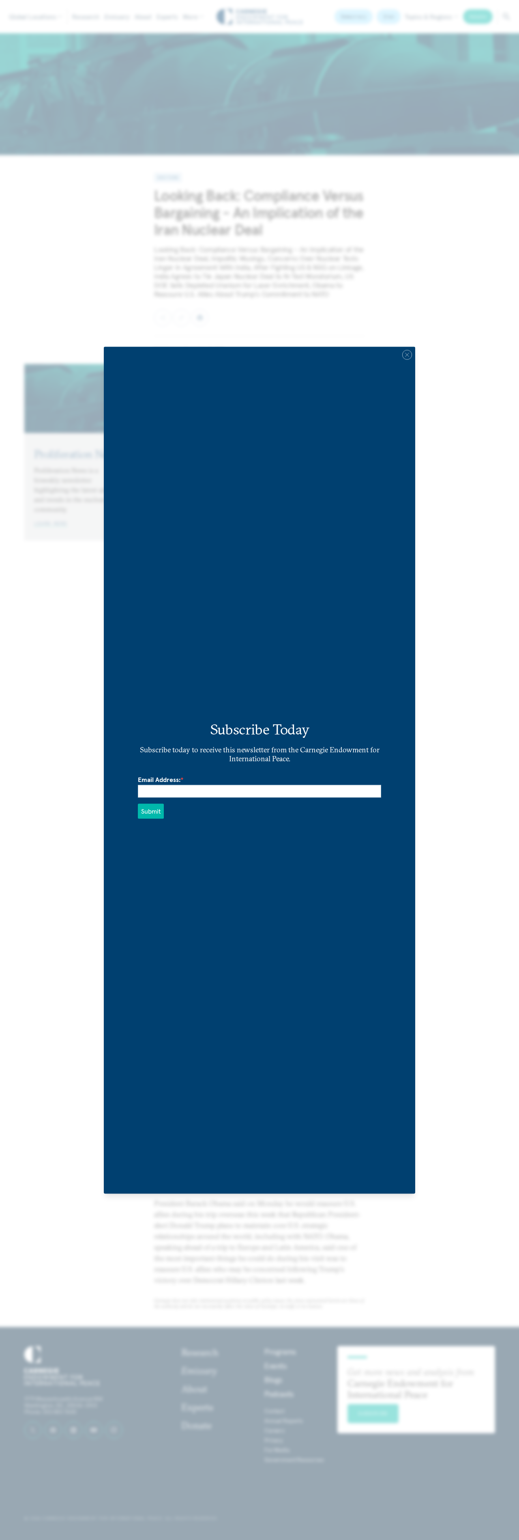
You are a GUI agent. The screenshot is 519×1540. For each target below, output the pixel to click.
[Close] (407, 355)
